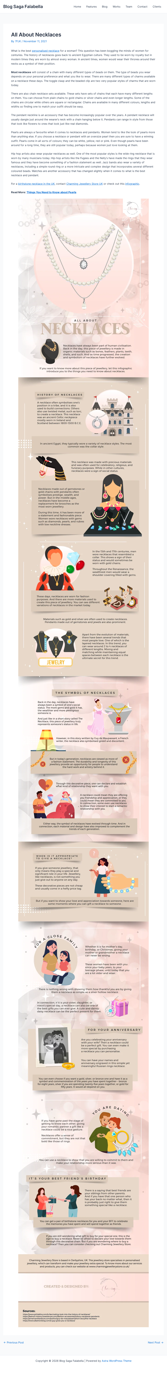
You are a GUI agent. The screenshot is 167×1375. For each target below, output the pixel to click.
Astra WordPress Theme (116, 1360)
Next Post (155, 1342)
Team (129, 6)
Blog (104, 6)
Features (91, 6)
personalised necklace (45, 50)
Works (116, 6)
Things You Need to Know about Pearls (51, 192)
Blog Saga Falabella (23, 6)
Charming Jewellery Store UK (84, 183)
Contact (142, 6)
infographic (132, 183)
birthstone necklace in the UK (36, 183)
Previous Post (14, 1342)
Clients (157, 6)
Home (77, 6)
